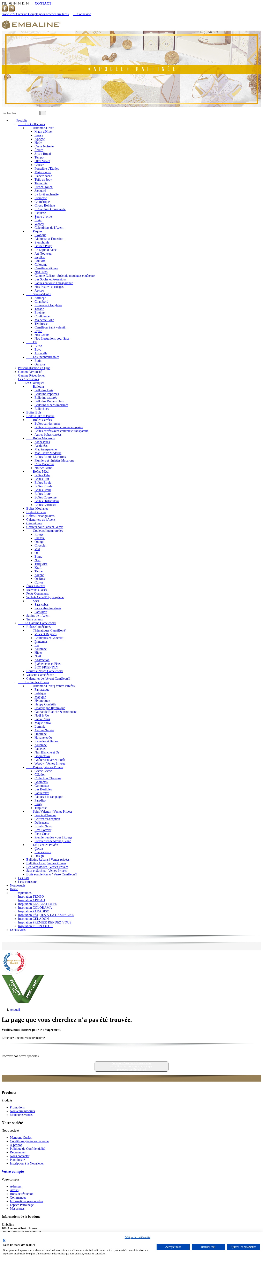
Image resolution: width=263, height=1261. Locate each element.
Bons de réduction (21, 1194)
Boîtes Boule (43, 482)
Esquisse (40, 213)
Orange (39, 541)
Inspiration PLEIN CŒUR (35, 926)
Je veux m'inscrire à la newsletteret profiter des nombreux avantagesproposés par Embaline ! (132, 1066)
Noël (38, 656)
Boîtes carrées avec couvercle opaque (59, 427)
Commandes (18, 1197)
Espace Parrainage (22, 1205)
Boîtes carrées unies (47, 423)
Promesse (41, 198)
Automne (41, 649)
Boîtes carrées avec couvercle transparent (61, 431)
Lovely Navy (43, 826)
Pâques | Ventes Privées (44, 767)
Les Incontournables (42, 357)
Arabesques (42, 442)
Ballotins (35, 386)
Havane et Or (43, 737)
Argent (39, 575)
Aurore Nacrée (44, 730)
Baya (38, 349)
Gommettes (42, 785)
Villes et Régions (46, 634)
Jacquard (40, 190)
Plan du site (17, 1159)
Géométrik (41, 782)
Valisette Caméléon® (40, 674)
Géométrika (42, 756)
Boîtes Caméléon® (38, 626)
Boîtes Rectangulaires (40, 516)
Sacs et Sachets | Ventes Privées (46, 870)
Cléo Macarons (44, 464)
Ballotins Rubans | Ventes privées (47, 859)
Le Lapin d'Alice (46, 250)
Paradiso (40, 800)
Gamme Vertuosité (30, 371)
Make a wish (43, 172)
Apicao (39, 290)
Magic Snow (43, 723)
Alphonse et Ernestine (49, 238)
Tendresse (41, 323)
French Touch (44, 187)
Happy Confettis (45, 704)
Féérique (40, 693)
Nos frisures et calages (49, 286)
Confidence (42, 316)
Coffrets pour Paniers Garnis (44, 527)
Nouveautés (17, 885)
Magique (40, 697)
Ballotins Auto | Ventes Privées (46, 863)
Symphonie (42, 242)
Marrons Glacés (36, 589)
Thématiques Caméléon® (46, 630)
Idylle (38, 331)
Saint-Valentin (38, 294)
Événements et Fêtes (48, 663)
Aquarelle (41, 353)
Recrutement (18, 1152)
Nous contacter (19, 1156)
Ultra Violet (42, 161)
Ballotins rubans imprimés (51, 405)
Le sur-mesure (27, 881)
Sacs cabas (41, 604)
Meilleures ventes (21, 1114)
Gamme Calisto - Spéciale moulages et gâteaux (65, 275)
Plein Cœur (42, 833)
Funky (39, 135)
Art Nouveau (43, 253)
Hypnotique (42, 700)
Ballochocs (42, 408)
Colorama (41, 264)
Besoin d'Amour (45, 815)
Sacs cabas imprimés (48, 608)
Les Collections (31, 124)
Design (39, 856)
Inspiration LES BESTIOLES (37, 904)
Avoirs (14, 1190)
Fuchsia (40, 538)
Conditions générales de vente (29, 1141)
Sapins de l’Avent (37, 615)
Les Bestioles (43, 789)
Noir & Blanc (43, 468)
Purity (38, 804)
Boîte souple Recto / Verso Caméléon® (51, 874)
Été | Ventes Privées (42, 844)
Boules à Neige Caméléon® (44, 671)
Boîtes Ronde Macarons (50, 456)
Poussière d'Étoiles (47, 168)
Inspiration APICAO (31, 900)
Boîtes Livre (43, 493)
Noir (37, 560)
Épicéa (39, 150)
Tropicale (41, 808)
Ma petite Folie (44, 320)
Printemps (41, 641)
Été (31, 342)
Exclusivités (17, 929)
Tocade (39, 309)
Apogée (40, 139)
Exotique (40, 235)
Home (14, 889)
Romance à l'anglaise (48, 305)
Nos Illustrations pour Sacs (52, 338)
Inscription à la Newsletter (27, 1163)
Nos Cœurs (42, 334)
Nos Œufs (41, 272)
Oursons (40, 364)
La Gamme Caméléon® (37, 623)
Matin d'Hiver (44, 131)
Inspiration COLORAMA (35, 907)
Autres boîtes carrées (48, 434)
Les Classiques (31, 383)
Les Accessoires (28, 379)
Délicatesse (42, 822)
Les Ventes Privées (33, 682)
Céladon (40, 774)
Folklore (40, 261)
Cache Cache (43, 771)
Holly (38, 142)
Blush (38, 346)
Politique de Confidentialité (27, 1148)
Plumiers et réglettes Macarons (54, 460)
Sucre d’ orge (43, 216)
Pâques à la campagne (49, 796)
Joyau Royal (43, 153)
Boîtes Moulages (37, 508)
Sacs (32, 601)
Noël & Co (42, 715)
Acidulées (41, 445)
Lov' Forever (43, 830)
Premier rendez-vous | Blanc (53, 841)
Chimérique (42, 201)
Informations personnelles (26, 1201)
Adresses (16, 1186)
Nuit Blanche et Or (47, 752)
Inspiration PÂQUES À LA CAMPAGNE (46, 915)
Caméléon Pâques (46, 268)
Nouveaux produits (22, 1111)
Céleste (39, 165)
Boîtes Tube (42, 475)
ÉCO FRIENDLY (46, 667)
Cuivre (39, 582)
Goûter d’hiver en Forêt (50, 759)
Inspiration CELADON (33, 918)
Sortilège (40, 298)
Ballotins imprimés (47, 394)
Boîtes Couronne (46, 497)
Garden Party (43, 246)
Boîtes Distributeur (47, 501)
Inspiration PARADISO (33, 911)
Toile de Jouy (43, 179)
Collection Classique (48, 778)
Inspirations (20, 893)
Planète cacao (43, 176)
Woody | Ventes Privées (50, 763)
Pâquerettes (42, 793)
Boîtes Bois (33, 412)
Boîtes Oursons (36, 512)
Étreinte (40, 312)
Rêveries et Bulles (46, 741)
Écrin (38, 220)
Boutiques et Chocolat (49, 638)
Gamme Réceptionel (31, 375)
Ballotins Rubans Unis (49, 401)
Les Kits (23, 878)
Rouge (39, 534)
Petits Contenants (37, 593)
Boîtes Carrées (39, 419)
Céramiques (34, 523)
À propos (16, 1145)
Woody (39, 224)
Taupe (39, 571)
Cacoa (39, 848)
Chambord (41, 301)
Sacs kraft (41, 612)
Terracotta (41, 183)
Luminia (40, 726)
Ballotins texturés (46, 397)
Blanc (38, 556)
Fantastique (42, 689)
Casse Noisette (44, 146)
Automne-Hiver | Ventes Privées (50, 686)
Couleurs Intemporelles (44, 530)
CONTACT (41, 3)
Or (36, 553)
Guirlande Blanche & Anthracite (55, 711)
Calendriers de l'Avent (49, 227)
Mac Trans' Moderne (48, 453)
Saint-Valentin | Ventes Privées (49, 811)
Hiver (38, 652)
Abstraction (42, 660)
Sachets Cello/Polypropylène (45, 597)
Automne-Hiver (39, 128)
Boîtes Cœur (43, 490)
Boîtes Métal (37, 471)
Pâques (34, 231)
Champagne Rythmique (50, 708)
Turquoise (41, 564)
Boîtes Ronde (43, 486)
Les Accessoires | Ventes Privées (47, 867)
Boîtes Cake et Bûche (40, 416)
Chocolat (40, 545)
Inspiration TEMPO (31, 896)
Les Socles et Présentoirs (51, 279)
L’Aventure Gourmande (50, 209)
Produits (18, 120)
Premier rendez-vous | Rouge (53, 837)
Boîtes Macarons (40, 438)
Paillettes (40, 748)
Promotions (17, 1107)
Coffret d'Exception (47, 819)
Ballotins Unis (44, 390)
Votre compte (13, 1171)
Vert (37, 549)
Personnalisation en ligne (34, 368)
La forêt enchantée (47, 194)
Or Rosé (40, 578)
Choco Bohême (45, 205)
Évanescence (43, 852)
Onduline (41, 734)
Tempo (39, 157)
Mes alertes (17, 1208)
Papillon (40, 257)
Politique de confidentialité (137, 1237)
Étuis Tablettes (35, 586)
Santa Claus (42, 719)
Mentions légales (21, 1137)
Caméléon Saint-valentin (50, 327)
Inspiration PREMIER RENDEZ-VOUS (45, 922)
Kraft (38, 567)
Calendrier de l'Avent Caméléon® (48, 678)
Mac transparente (46, 449)
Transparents (34, 619)
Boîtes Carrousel (45, 504)
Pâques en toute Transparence (54, 283)
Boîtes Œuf (42, 479)
